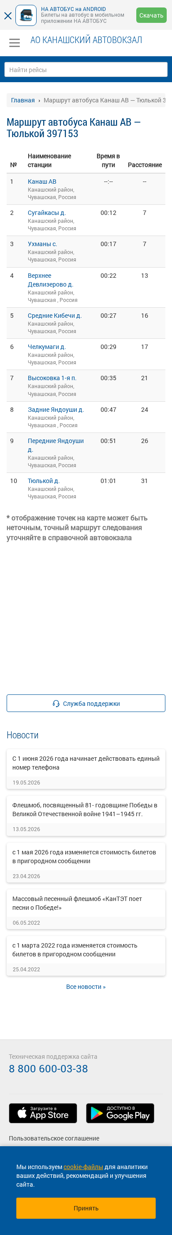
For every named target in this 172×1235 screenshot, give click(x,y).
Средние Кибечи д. (55, 315)
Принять (86, 1208)
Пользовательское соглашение (54, 1138)
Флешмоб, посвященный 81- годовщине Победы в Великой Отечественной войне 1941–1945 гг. (84, 809)
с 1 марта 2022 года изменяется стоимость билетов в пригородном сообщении (75, 949)
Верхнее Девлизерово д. (51, 279)
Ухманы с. (42, 244)
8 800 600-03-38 (48, 1068)
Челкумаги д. (47, 346)
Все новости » (86, 986)
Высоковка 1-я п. (52, 378)
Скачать (151, 15)
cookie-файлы (83, 1166)
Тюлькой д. (44, 480)
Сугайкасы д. (47, 212)
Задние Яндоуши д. (56, 409)
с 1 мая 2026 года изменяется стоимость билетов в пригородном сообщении (84, 856)
